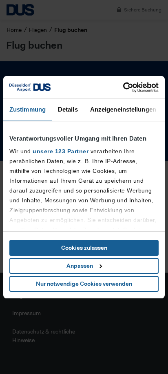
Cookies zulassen (84, 247)
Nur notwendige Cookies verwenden (84, 283)
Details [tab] (68, 109)
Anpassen (79, 265)
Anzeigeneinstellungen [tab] (123, 109)
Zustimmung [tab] (27, 109)
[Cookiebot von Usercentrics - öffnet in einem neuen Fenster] (123, 87)
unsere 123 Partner (60, 151)
